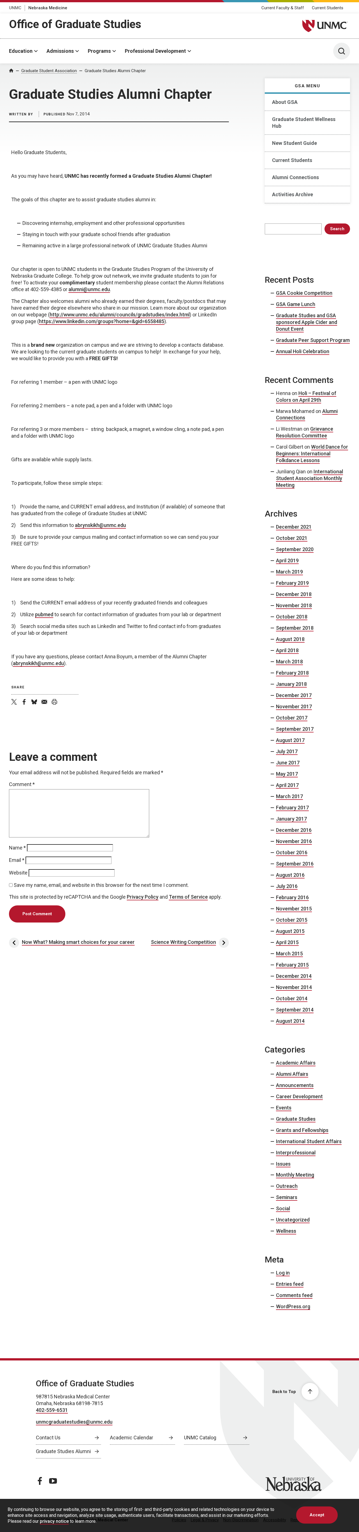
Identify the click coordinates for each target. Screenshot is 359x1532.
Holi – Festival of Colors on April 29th (306, 396)
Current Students (327, 7)
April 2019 (287, 560)
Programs (99, 51)
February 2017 (292, 807)
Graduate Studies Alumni (63, 1451)
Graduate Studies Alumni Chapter (115, 70)
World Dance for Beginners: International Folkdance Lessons (312, 453)
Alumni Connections (295, 177)
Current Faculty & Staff (282, 7)
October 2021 (291, 538)
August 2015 (290, 931)
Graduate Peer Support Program (313, 340)
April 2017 (287, 785)
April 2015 (287, 942)
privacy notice (54, 1521)
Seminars (286, 1197)
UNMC (15, 7)
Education (21, 51)
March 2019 (289, 572)
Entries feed (289, 1284)
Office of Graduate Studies (75, 24)
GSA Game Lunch (295, 304)
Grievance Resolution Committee (304, 432)
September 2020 (295, 549)
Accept (317, 1514)
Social (283, 1208)
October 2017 (291, 718)
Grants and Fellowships (302, 1130)
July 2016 (287, 886)
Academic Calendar (131, 1437)
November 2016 (294, 841)
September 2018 (295, 628)
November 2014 (294, 987)
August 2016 (290, 875)
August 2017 (290, 740)
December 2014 (294, 976)
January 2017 (291, 819)
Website (18, 873)
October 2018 (291, 617)
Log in (283, 1273)
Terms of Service (188, 897)
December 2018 (294, 594)
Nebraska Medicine (47, 7)
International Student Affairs (309, 1141)
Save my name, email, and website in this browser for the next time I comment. (101, 885)
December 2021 (294, 527)
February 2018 (292, 673)
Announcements (295, 1085)
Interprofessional (296, 1153)
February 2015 (292, 965)
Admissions (60, 51)
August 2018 (290, 639)
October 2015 (291, 920)
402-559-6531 (52, 1410)
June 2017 (288, 763)
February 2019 (292, 583)
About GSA (285, 102)
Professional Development (155, 51)
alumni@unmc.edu (89, 289)
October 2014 (291, 998)
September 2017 (295, 729)
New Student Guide (294, 143)
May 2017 (287, 774)
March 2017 (289, 796)
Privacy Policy (142, 897)
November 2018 (294, 605)
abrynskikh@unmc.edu (100, 525)
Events (283, 1108)
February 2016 (292, 897)
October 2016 (291, 852)
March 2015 (289, 953)
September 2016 (295, 864)
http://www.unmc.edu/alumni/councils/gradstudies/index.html (120, 315)
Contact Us (48, 1437)
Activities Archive (292, 194)
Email (16, 860)
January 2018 (291, 684)
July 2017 (287, 751)
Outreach (287, 1186)
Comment (22, 784)
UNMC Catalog (200, 1437)
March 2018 (289, 662)
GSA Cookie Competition (304, 293)
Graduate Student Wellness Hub (303, 122)
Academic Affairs (296, 1063)
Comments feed (294, 1295)
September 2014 (295, 1010)
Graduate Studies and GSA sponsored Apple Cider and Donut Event (306, 322)
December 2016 (294, 830)
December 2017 (294, 695)
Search (337, 228)
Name (17, 848)
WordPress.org (293, 1306)
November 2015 (294, 909)
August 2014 (290, 1021)
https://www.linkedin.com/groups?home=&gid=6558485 (101, 321)
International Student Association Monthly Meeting (309, 478)
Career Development (299, 1096)
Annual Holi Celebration (302, 351)
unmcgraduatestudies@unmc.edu (74, 1422)
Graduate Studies (296, 1119)
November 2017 (294, 706)
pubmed (44, 614)
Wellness (286, 1231)
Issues (283, 1164)
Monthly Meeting (295, 1175)
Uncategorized (293, 1220)
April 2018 (287, 650)
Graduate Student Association (49, 70)
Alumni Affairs (292, 1074)
